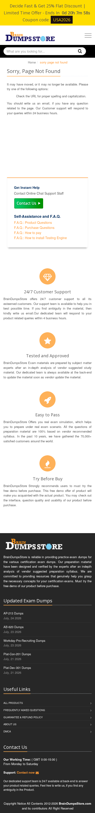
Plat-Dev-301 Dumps (17, 667)
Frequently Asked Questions (24, 710)
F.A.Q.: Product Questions (33, 222)
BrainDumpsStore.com (75, 803)
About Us (9, 724)
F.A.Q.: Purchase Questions (34, 227)
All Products (13, 703)
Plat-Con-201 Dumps (17, 654)
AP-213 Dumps (13, 613)
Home (32, 62)
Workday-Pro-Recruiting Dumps (24, 640)
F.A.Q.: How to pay (27, 232)
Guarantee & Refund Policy (23, 717)
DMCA (7, 731)
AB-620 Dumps (13, 627)
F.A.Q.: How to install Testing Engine (40, 237)
